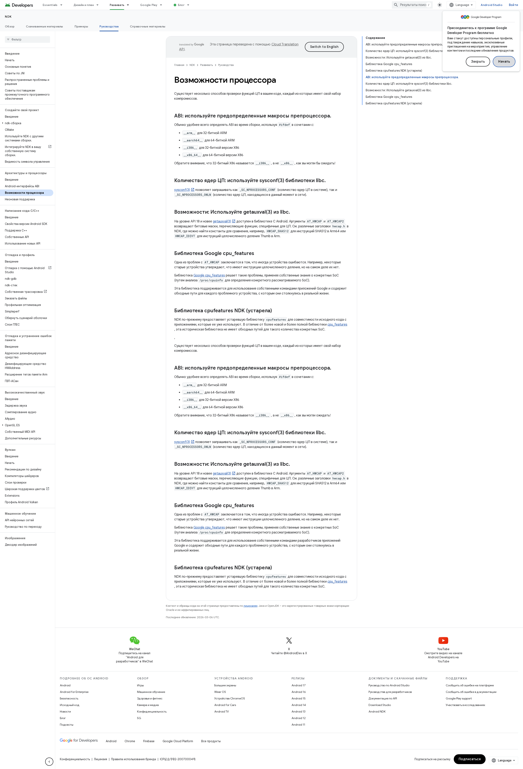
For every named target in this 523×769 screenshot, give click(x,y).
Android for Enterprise (74, 692)
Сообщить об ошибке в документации (471, 692)
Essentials (50, 5)
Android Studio (491, 5)
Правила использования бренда (133, 759)
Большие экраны (225, 685)
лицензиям (250, 606)
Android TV (221, 711)
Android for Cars (225, 705)
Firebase (148, 741)
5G (139, 718)
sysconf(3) (182, 190)
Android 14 (299, 705)
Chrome (130, 741)
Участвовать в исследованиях (465, 705)
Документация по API (383, 698)
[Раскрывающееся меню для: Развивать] (129, 5)
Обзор (10, 26)
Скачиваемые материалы (44, 26)
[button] (26, 123)
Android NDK (377, 711)
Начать (504, 62)
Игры (140, 685)
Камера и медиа (148, 705)
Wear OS (220, 692)
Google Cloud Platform (178, 741)
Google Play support (459, 698)
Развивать (117, 5)
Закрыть (478, 62)
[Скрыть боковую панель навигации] (49, 762)
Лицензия (100, 759)
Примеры (81, 26)
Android (65, 685)
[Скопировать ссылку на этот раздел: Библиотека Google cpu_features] (258, 253)
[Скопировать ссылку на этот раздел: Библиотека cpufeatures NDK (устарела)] (276, 311)
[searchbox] (27, 39)
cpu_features (337, 324)
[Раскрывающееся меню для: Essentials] (63, 5)
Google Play (148, 5)
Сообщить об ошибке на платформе (470, 685)
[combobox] (412, 5)
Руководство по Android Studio (389, 685)
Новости (65, 711)
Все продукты (211, 741)
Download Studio (380, 705)
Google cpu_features (209, 275)
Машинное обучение (151, 692)
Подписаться (470, 759)
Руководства (108, 26)
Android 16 (299, 692)
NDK (8, 16)
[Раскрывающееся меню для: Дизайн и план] (99, 5)
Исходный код (69, 705)
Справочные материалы (147, 26)
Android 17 (299, 685)
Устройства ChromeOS (229, 698)
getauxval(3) (222, 221)
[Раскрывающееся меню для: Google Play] (162, 5)
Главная (179, 65)
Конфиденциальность (152, 711)
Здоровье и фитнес (149, 698)
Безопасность (69, 698)
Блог (181, 5)
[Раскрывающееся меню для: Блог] (190, 5)
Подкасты (66, 724)
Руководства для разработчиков (390, 692)
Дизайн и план (84, 5)
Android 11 (298, 724)
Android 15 (299, 698)
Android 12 (299, 718)
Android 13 (298, 711)
